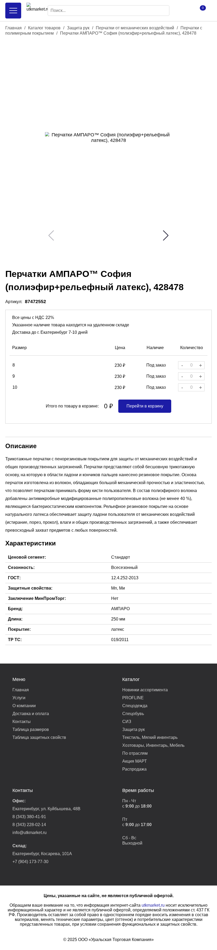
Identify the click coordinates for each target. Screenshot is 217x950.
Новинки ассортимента (145, 690)
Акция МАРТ (134, 761)
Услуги (18, 698)
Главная (13, 28)
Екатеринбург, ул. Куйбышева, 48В (46, 809)
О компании (24, 705)
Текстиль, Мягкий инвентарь (150, 737)
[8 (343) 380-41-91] (183, 10)
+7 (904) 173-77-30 (30, 861)
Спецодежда (134, 705)
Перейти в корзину (144, 406)
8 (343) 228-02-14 (29, 824)
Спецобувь (133, 713)
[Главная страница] (34, 10)
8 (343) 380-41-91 (29, 816)
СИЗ (126, 721)
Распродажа (134, 769)
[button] (165, 235)
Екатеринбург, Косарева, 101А (42, 853)
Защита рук (78, 28)
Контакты (21, 721)
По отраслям (135, 753)
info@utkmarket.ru (29, 832)
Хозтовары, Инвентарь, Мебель (153, 745)
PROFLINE (133, 698)
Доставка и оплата (30, 713)
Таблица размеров (30, 729)
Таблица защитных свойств (39, 737)
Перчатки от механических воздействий (135, 28)
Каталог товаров (44, 28)
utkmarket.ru (153, 905)
